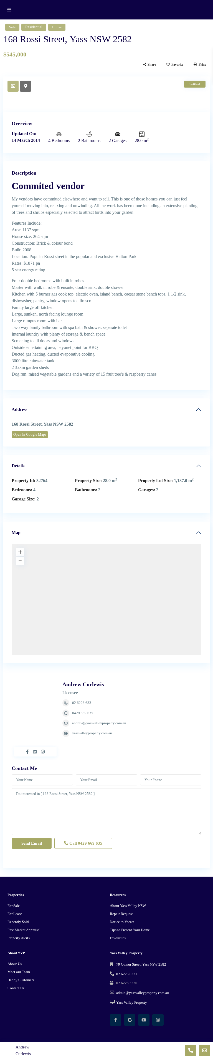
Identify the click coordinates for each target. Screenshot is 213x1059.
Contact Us (15, 988)
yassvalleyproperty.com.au (92, 733)
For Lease (14, 914)
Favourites (118, 938)
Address (19, 409)
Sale (12, 27)
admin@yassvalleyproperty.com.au (142, 993)
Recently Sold (18, 922)
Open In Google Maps (29, 434)
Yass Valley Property (131, 1002)
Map (16, 532)
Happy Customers (20, 980)
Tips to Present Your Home (130, 930)
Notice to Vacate (122, 922)
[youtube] (143, 1020)
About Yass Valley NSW (128, 906)
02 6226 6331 (82, 703)
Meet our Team (18, 972)
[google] (129, 1020)
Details (18, 465)
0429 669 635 (82, 713)
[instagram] (158, 1020)
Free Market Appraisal (23, 930)
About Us (14, 964)
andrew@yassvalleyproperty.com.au (99, 723)
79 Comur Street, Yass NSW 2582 (141, 964)
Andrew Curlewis (83, 684)
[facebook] (115, 1020)
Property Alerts (18, 938)
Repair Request (121, 914)
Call (85, 843)
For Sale (13, 906)
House (57, 27)
